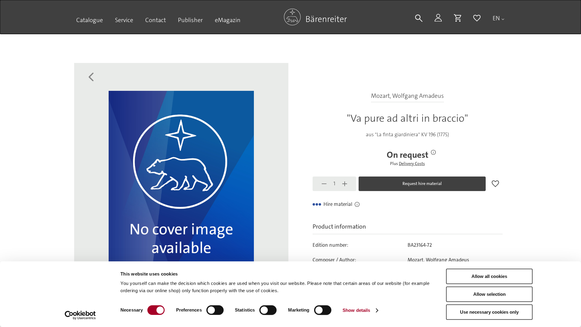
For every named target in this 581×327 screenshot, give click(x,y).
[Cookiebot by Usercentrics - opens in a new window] (80, 315)
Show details (356, 310)
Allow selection (489, 294)
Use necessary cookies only (489, 312)
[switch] (215, 310)
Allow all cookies (489, 276)
